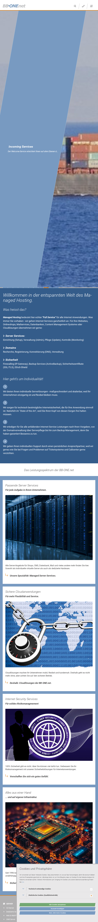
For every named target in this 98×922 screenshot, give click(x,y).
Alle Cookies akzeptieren (57, 904)
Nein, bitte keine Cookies (57, 913)
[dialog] (57, 893)
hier (23, 882)
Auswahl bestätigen (57, 908)
